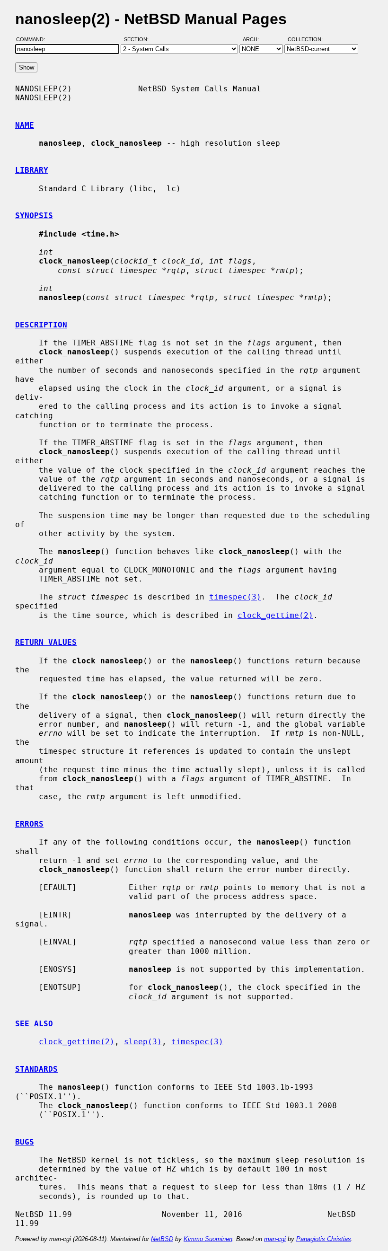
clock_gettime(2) (275, 615)
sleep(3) (143, 1041)
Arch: (255, 39)
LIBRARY (31, 170)
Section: (138, 39)
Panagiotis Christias (323, 1238)
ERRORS (29, 823)
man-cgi (275, 1238)
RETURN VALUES (46, 642)
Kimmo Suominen (208, 1238)
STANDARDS (36, 1069)
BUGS (24, 1141)
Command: (33, 39)
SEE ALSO (34, 1023)
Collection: (305, 39)
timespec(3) (235, 596)
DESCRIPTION (41, 324)
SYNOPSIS (34, 215)
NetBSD (162, 1238)
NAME (24, 125)
